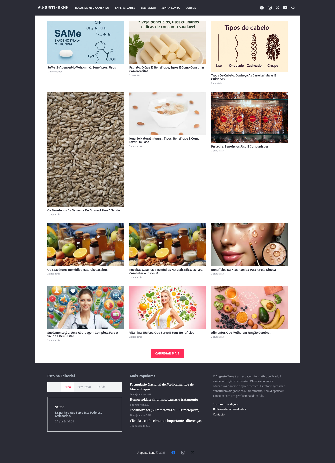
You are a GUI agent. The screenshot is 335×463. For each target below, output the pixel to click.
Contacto (218, 414)
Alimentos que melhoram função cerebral (240, 332)
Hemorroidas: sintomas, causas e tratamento (164, 399)
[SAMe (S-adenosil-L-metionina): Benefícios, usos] (85, 42)
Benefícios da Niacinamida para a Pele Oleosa (243, 270)
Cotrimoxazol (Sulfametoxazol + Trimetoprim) (164, 410)
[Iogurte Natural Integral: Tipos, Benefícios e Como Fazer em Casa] (167, 113)
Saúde (59, 407)
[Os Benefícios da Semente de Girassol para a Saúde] (85, 149)
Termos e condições (225, 404)
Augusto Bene (146, 452)
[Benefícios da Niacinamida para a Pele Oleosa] (249, 244)
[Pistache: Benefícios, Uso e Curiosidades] (249, 117)
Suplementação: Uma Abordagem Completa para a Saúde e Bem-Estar (82, 334)
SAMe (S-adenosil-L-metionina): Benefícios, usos (81, 67)
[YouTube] (285, 8)
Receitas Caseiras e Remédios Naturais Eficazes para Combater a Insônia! (166, 271)
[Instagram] (270, 8)
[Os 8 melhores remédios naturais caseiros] (85, 244)
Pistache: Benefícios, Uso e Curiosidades (240, 146)
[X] (277, 8)
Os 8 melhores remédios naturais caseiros (77, 270)
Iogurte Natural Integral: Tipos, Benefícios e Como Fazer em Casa (164, 140)
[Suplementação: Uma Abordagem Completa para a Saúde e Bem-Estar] (85, 307)
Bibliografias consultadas (229, 409)
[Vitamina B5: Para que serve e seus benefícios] (167, 307)
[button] (293, 8)
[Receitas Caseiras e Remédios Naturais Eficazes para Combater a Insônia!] (167, 244)
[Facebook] (262, 8)
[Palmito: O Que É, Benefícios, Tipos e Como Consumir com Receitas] (167, 42)
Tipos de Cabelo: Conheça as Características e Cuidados (243, 77)
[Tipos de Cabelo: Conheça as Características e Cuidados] (249, 46)
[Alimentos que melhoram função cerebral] (249, 307)
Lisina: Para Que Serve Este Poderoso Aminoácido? (78, 414)
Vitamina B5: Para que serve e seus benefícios (161, 332)
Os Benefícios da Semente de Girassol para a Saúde (83, 210)
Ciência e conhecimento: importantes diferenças (166, 421)
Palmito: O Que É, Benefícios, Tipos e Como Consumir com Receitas (166, 69)
